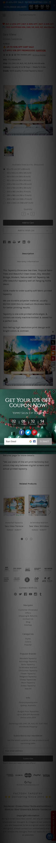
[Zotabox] (54, 451)
